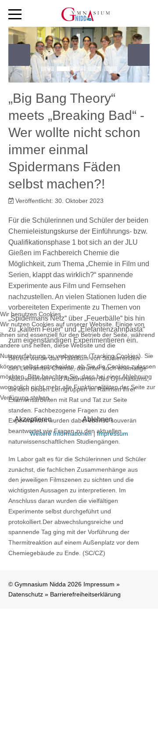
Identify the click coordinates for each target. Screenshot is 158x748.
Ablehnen (98, 419)
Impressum (112, 433)
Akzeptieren (33, 419)
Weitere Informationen (61, 433)
